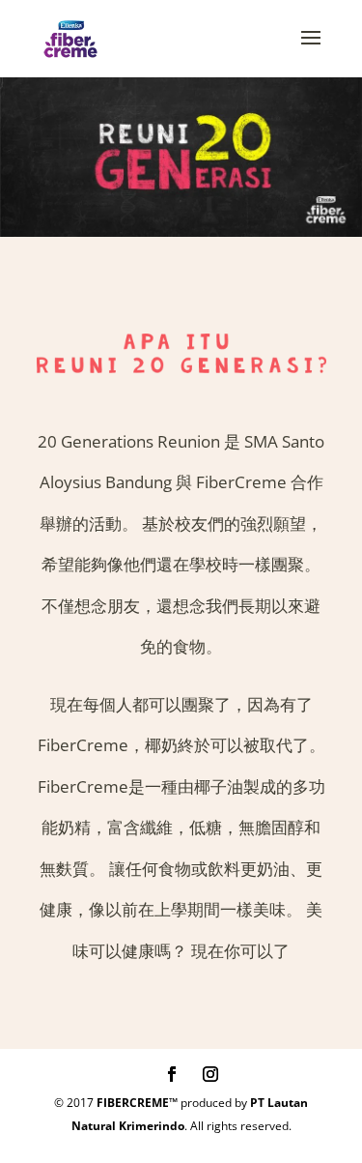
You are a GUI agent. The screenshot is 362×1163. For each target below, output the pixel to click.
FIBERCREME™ (137, 1102)
